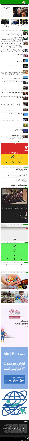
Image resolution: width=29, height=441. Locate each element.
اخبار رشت (7, 436)
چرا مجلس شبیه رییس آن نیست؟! (18, 37)
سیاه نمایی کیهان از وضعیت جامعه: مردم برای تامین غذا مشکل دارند (7, 8)
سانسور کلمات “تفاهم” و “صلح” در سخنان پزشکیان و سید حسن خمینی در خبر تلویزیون (5, 26)
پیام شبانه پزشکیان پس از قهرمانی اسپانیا (17, 135)
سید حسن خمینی (19, 427)
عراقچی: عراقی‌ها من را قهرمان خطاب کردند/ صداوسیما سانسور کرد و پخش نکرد (12, 92)
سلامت (11, 436)
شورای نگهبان (19, 429)
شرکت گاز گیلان (25, 428)
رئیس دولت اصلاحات (11, 425)
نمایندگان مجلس (15, 431)
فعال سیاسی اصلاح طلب (24, 430)
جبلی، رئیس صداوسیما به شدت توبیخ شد (17, 103)
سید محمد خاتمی (14, 427)
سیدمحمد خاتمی (9, 427)
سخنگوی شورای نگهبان (25, 427)
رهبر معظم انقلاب (21, 426)
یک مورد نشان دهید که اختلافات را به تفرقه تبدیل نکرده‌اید (15, 65)
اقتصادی (17, 436)
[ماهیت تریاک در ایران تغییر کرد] (7, 294)
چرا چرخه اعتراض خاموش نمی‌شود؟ (23, 205)
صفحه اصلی (21, 5)
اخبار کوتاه (4, 436)
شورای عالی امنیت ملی (25, 429)
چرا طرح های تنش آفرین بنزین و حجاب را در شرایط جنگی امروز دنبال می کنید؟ (13, 32)
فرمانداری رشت (10, 429)
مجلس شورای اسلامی (7, 430)
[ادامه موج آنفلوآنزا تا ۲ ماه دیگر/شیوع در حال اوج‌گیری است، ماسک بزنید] (21, 294)
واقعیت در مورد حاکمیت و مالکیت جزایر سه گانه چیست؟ (20, 220)
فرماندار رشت (15, 429)
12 (21, 267)
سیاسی (22, 436)
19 (21, 268)
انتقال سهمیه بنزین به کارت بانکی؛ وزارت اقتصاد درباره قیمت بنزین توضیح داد (13, 81)
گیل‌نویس (22, 440)
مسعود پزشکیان (25, 431)
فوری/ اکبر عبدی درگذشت (19, 97)
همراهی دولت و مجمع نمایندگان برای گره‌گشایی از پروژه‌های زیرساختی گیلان (13, 49)
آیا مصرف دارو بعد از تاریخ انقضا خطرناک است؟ (22, 289)
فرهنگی (14, 436)
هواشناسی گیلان (10, 431)
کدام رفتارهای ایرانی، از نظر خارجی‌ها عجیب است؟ (16, 71)
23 (6, 268)
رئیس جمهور (16, 425)
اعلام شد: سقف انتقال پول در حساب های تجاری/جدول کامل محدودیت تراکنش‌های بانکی (12, 87)
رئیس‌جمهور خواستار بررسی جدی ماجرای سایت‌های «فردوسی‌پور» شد (14, 118)
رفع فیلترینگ (6, 425)
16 (6, 267)
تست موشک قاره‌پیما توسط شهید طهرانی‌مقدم (17, 59)
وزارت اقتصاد (5, 431)
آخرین (11, 141)
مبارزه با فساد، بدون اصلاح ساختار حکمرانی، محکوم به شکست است (19, 215)
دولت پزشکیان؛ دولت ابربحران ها (15, 25)
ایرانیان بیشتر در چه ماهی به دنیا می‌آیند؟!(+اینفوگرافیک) (24, 25)
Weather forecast (14, 260)
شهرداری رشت (16, 428)
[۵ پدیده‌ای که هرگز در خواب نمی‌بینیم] (21, 300)
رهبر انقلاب (26, 426)
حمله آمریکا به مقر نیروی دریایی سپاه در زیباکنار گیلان (16, 113)
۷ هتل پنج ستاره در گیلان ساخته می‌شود (17, 130)
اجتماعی (20, 436)
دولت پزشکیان (25, 425)
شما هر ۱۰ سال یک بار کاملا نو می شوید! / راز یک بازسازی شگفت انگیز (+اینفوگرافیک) (12, 77)
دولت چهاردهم (20, 425)
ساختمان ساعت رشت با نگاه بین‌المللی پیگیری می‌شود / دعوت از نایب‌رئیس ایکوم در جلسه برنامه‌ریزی (12, 44)
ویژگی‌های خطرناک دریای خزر (19, 124)
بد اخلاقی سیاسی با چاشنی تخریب (22, 217)
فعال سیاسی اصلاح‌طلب (18, 430)
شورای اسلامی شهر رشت (10, 428)
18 (25, 268)
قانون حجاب (12, 430)
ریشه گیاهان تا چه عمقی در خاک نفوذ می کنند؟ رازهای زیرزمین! (14, 108)
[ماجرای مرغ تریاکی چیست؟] (7, 300)
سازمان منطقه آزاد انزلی (15, 426)
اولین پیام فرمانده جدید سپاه (19, 54)
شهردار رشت (21, 428)
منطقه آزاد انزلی (20, 431)
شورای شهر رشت (5, 428)
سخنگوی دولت (10, 426)
